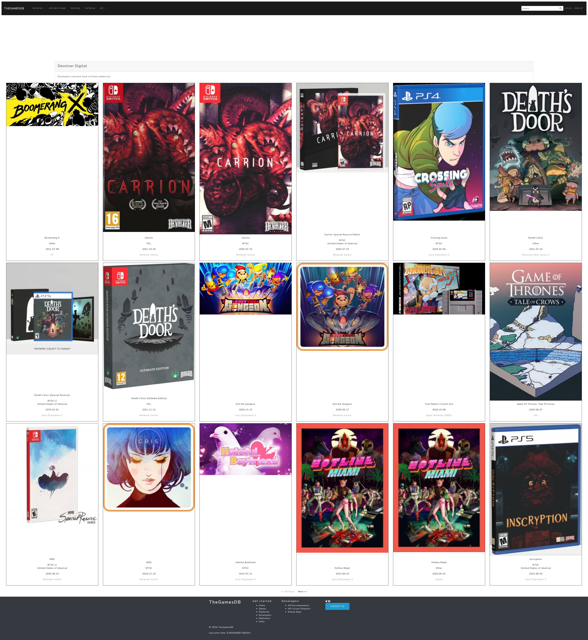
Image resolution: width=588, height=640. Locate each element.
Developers (265, 615)
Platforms (264, 611)
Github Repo (295, 611)
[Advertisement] (294, 38)
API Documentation (298, 605)
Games (262, 608)
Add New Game (57, 8)
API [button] (102, 8)
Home (262, 605)
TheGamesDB (14, 8)
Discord (75, 8)
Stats (262, 621)
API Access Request (299, 608)
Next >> (302, 591)
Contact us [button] (337, 606)
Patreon (90, 8)
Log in (568, 8)
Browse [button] (38, 8)
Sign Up (578, 8)
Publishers (264, 618)
